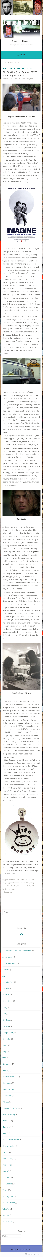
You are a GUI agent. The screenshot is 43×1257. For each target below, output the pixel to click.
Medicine (6, 1121)
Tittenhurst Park (23, 886)
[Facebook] (21, 934)
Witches (6, 1215)
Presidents (7, 1165)
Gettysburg (7, 1064)
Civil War (6, 1026)
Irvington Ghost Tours (11, 1108)
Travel (5, 1190)
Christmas (6, 1020)
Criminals (6, 1039)
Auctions (6, 988)
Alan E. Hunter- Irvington (23, 79)
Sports (5, 1171)
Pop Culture (14, 68)
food (4, 1057)
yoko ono (11, 889)
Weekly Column (9, 1202)
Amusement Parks (9, 963)
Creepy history (8, 1032)
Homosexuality (8, 1089)
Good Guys (30, 880)
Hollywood (7, 1083)
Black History (8, 1001)
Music (5, 68)
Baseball (6, 994)
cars (4, 1013)
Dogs (4, 1051)
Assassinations (8, 982)
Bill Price (11, 880)
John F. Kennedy (9, 1114)
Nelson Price (24, 883)
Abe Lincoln (7, 957)
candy (5, 1007)
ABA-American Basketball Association (17, 950)
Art (4, 976)
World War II (7, 1221)
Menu (23, 55)
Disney (5, 1045)
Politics (5, 1152)
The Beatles (26, 68)
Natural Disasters (9, 1146)
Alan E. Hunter (21, 41)
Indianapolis (7, 1095)
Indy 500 (6, 1102)
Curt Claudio (20, 880)
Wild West (6, 1209)
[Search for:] (21, 912)
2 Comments (7, 892)
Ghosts (5, 1070)
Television (6, 1177)
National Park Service (11, 1139)
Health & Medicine (9, 1076)
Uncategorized (8, 1196)
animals (5, 969)
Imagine (5, 883)
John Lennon (14, 883)
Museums (6, 1127)
